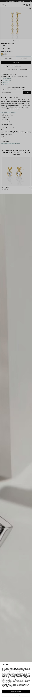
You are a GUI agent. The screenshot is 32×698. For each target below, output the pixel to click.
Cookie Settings (16, 695)
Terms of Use (10, 687)
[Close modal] (16, 349)
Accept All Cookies (16, 691)
